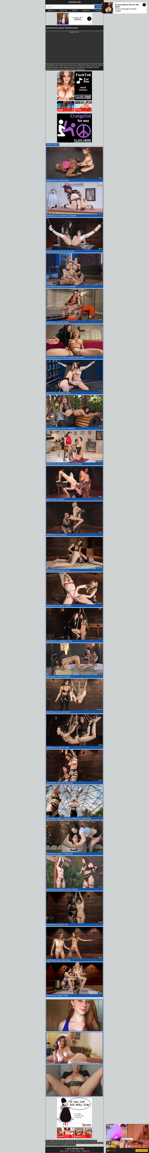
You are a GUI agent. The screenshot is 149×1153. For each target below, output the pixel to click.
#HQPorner (86, 10)
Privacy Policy (75, 1151)
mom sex (64, 1141)
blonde (100, 65)
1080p (79, 65)
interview (49, 69)
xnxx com (58, 1145)
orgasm (72, 67)
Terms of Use (64, 1151)
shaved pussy (81, 67)
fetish (61, 67)
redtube (94, 1141)
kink (56, 65)
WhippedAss (50, 65)
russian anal (87, 1141)
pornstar (61, 69)
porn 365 (75, 1143)
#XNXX (74, 10)
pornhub (100, 1143)
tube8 (64, 1145)
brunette (55, 67)
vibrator (96, 67)
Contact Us (85, 1151)
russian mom (71, 1145)
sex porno (49, 1143)
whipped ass (80, 69)
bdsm (84, 65)
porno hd (80, 1141)
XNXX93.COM (74, 2)
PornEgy (98, 10)
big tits (95, 65)
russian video (63, 1143)
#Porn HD (63, 10)
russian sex (72, 1141)
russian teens (50, 1145)
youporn (55, 1143)
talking (55, 69)
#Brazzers (51, 10)
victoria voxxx (72, 65)
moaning (66, 67)
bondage (49, 67)
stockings (89, 67)
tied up (72, 69)
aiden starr (62, 65)
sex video (49, 1141)
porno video (82, 1143)
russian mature (92, 1143)
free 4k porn (57, 1141)
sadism (67, 69)
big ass (89, 65)
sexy (70, 1143)
